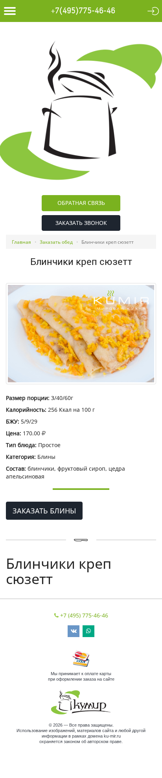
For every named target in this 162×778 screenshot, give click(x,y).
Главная (21, 242)
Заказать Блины (44, 510)
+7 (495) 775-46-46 (84, 615)
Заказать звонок (81, 222)
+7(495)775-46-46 (83, 11)
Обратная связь (81, 202)
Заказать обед (56, 242)
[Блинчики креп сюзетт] (81, 333)
